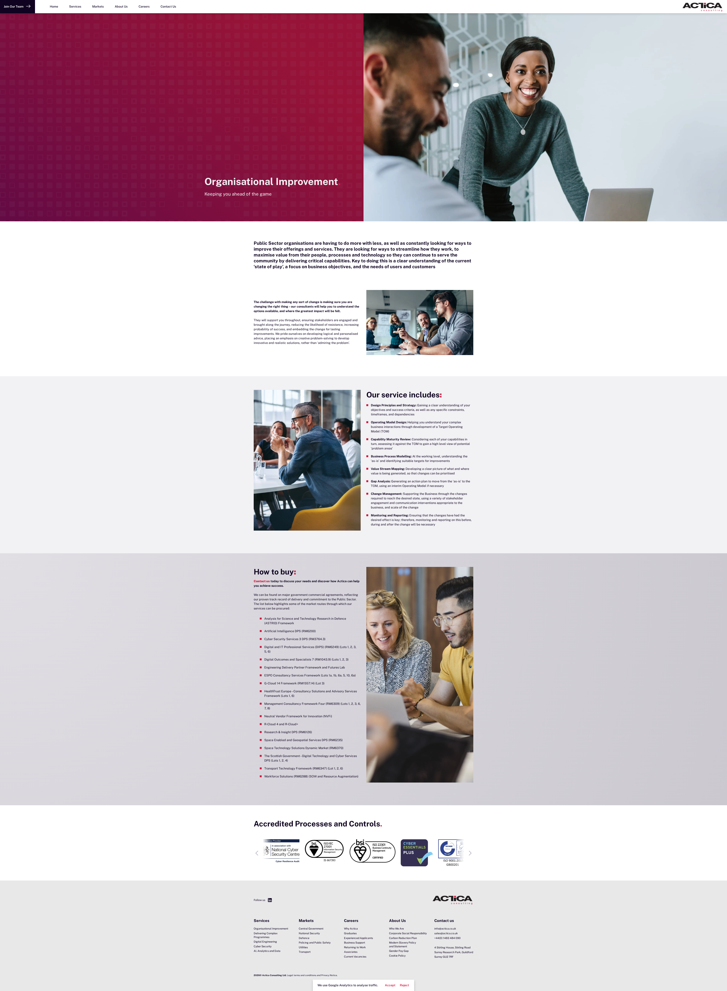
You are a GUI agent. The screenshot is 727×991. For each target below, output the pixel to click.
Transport (304, 951)
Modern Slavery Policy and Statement (402, 944)
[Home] (704, 6)
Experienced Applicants (358, 938)
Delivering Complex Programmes (266, 935)
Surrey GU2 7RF (443, 956)
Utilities (303, 947)
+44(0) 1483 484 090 (447, 938)
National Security (309, 933)
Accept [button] (390, 985)
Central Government (311, 928)
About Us (121, 6)
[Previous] (257, 853)
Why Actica (351, 928)
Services (75, 6)
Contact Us (168, 6)
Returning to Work (355, 947)
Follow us (259, 900)
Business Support (354, 942)
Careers (144, 6)
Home (54, 6)
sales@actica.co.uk (446, 933)
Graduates (350, 933)
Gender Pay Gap (399, 950)
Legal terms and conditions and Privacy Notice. (312, 975)
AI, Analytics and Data (267, 950)
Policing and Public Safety (315, 942)
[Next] (470, 853)
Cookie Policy (397, 955)
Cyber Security (262, 946)
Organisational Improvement (271, 928)
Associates (350, 951)
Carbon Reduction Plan (403, 938)
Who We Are (396, 928)
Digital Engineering (265, 941)
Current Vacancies (355, 956)
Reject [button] (404, 985)
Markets (98, 6)
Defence (304, 938)
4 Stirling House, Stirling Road (452, 947)
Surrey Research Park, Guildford (453, 952)
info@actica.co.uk (445, 928)
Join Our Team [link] (13, 6)
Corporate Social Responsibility (408, 933)
